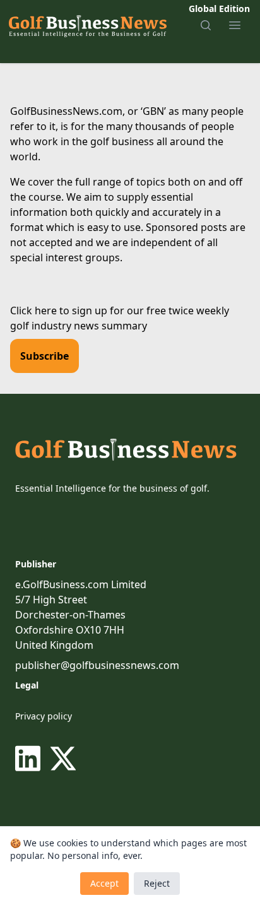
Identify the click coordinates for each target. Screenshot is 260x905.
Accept (104, 883)
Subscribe (44, 356)
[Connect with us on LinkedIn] (30, 758)
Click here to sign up (58, 310)
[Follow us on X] (63, 758)
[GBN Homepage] (87, 25)
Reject (157, 883)
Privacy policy (43, 716)
